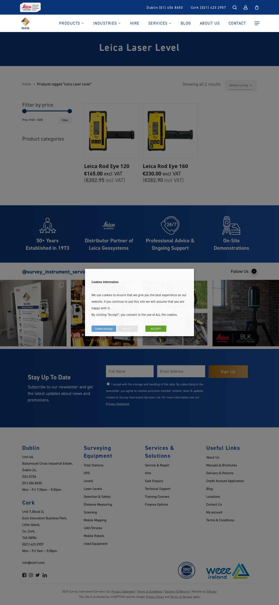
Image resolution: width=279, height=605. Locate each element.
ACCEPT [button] (156, 328)
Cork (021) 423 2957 (208, 7)
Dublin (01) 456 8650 (165, 7)
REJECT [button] (127, 328)
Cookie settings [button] (104, 328)
